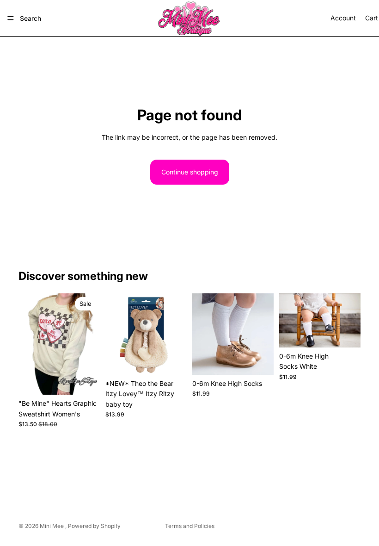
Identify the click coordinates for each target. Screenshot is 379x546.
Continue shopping (189, 172)
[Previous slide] (115, 334)
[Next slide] (176, 334)
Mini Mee (52, 525)
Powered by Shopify (94, 525)
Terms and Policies (189, 525)
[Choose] (85, 380)
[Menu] (10, 18)
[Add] (172, 360)
